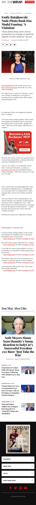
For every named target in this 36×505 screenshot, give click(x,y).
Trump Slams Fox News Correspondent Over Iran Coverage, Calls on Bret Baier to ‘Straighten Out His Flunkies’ (10, 390)
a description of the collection (16, 169)
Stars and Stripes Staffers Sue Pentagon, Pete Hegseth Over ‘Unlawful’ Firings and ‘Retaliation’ (10, 409)
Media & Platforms (16, 13)
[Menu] (4, 2)
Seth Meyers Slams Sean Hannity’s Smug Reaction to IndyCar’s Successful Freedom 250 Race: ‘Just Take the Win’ (18, 346)
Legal (5, 473)
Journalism (28, 13)
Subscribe (30, 2)
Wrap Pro (7, 466)
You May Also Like (14, 308)
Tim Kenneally (5, 40)
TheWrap (7, 459)
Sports (4, 365)
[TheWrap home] (15, 2)
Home (6, 13)
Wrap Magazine (9, 480)
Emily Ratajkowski (7, 85)
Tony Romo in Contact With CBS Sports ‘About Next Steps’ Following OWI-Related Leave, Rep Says (11, 372)
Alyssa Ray (11, 359)
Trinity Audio (19, 78)
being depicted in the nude (9, 87)
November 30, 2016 (28, 239)
